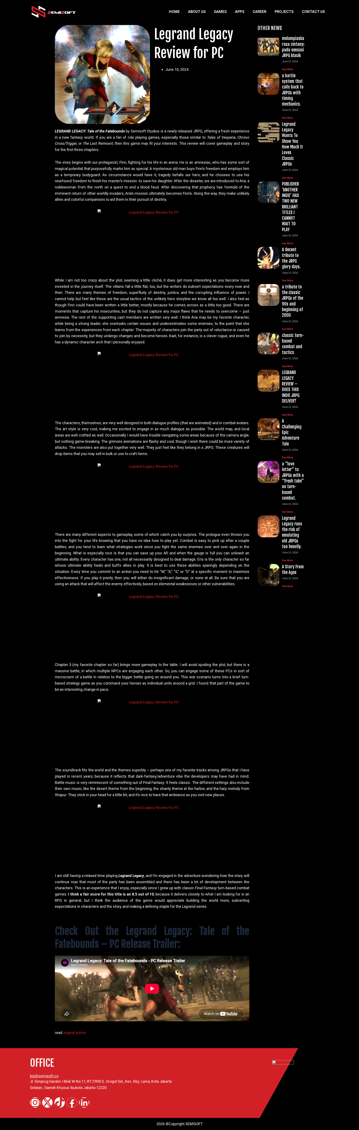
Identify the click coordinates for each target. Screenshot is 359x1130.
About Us (197, 11)
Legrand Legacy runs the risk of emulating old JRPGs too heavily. (292, 532)
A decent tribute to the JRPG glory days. (291, 258)
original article (74, 1032)
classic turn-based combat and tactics (293, 344)
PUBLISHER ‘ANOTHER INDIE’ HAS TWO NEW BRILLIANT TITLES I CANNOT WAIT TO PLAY (290, 206)
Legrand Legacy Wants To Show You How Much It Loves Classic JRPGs (292, 144)
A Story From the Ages (293, 569)
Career (259, 11)
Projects (284, 11)
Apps (239, 11)
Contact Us (313, 11)
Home (174, 11)
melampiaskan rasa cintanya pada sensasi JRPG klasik (294, 47)
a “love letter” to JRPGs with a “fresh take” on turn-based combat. (293, 481)
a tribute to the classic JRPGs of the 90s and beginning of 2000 (292, 301)
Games (220, 11)
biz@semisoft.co (44, 1076)
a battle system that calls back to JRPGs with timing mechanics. (293, 90)
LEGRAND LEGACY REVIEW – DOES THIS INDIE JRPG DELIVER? (290, 386)
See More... (288, 69)
